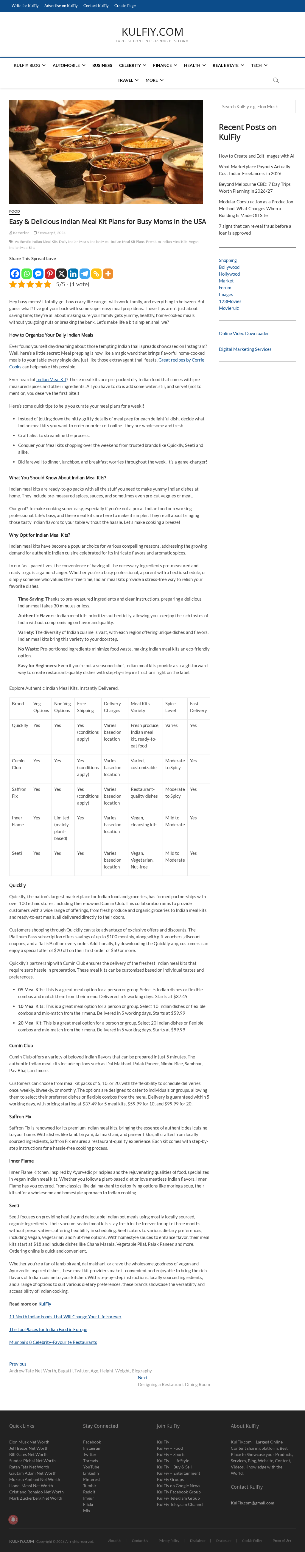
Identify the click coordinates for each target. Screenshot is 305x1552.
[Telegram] (85, 271)
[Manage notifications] (13, 1519)
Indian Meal (99, 241)
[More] (108, 271)
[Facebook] (15, 271)
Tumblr (90, 1485)
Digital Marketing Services (245, 349)
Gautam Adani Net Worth (33, 1473)
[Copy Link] (96, 271)
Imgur (88, 1498)
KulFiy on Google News (178, 1485)
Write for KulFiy (25, 5)
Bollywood (229, 267)
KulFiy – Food (170, 1448)
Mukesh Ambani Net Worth (34, 1479)
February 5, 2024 (51, 232)
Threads (90, 1460)
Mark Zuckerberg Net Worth (35, 1498)
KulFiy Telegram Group (178, 1498)
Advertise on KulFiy (61, 5)
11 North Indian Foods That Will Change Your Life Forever (65, 1316)
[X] (61, 271)
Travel (125, 80)
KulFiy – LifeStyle (173, 1460)
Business (102, 65)
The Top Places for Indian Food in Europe (48, 1329)
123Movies (230, 301)
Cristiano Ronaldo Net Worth (36, 1491)
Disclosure (223, 1540)
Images (226, 294)
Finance (162, 65)
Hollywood (229, 274)
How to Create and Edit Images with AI (257, 155)
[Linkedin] (73, 271)
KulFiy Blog (27, 65)
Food (14, 211)
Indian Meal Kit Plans (127, 241)
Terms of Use (282, 1540)
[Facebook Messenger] (38, 271)
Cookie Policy (252, 1540)
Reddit (89, 1491)
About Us (114, 1540)
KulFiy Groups (170, 1479)
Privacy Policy (169, 1540)
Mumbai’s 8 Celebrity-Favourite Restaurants (53, 1342)
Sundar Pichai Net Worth (32, 1460)
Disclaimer (198, 1540)
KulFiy (44, 1303)
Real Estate (226, 65)
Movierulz (229, 308)
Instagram (92, 1448)
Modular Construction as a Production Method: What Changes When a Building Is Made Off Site (256, 208)
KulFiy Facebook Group (179, 1491)
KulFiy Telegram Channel (180, 1504)
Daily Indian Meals (74, 241)
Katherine (21, 232)
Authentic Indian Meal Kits (36, 241)
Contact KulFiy (96, 5)
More (152, 80)
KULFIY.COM (152, 31)
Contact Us (140, 1540)
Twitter (90, 1454)
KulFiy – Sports (171, 1454)
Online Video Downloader (244, 333)
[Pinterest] (50, 271)
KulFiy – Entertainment (178, 1473)
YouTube (91, 1466)
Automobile (66, 65)
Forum (225, 287)
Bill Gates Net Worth (28, 1454)
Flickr (88, 1504)
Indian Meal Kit (51, 379)
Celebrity (130, 65)
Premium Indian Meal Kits (166, 241)
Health (192, 65)
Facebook (92, 1441)
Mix (86, 1510)
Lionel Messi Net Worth (31, 1485)
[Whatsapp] (26, 271)
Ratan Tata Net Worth (29, 1466)
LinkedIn (91, 1473)
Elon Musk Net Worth (29, 1441)
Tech (256, 65)
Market (226, 280)
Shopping (228, 260)
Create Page (125, 5)
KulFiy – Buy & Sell (174, 1466)
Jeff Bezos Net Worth (29, 1448)
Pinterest (91, 1479)
